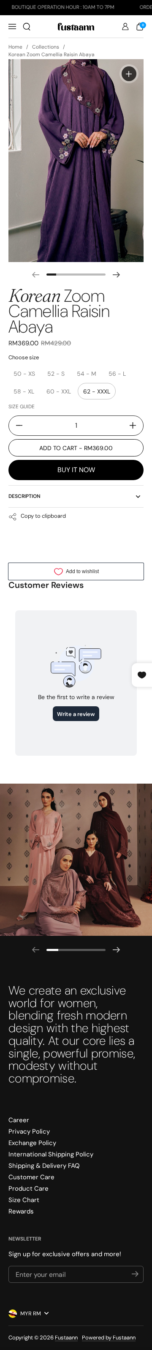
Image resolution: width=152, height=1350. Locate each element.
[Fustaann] (76, 26)
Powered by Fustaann (109, 1337)
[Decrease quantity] (16, 425)
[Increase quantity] (135, 425)
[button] (26, 26)
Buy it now (76, 469)
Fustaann (66, 1337)
